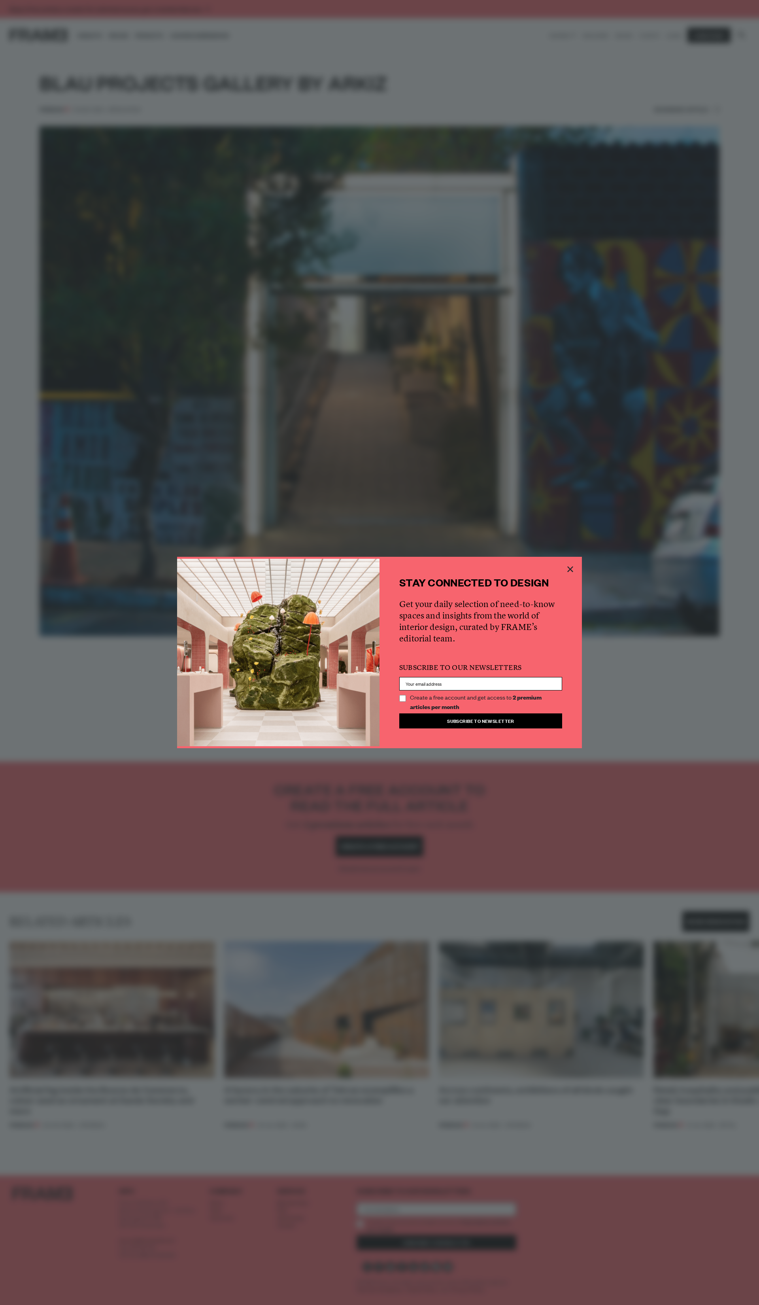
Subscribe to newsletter (480, 720)
